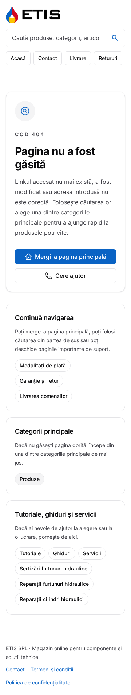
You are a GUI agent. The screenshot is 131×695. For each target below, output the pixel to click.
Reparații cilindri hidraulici (52, 599)
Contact (47, 58)
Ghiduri (62, 553)
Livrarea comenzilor (43, 396)
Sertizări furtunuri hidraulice (53, 568)
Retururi (108, 58)
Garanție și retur (39, 381)
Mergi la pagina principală (70, 256)
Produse (30, 479)
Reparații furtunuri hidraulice (54, 584)
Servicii (92, 553)
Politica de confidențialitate (38, 682)
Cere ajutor (70, 275)
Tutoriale (30, 553)
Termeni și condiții (52, 669)
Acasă (18, 58)
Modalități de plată (43, 365)
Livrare (78, 58)
